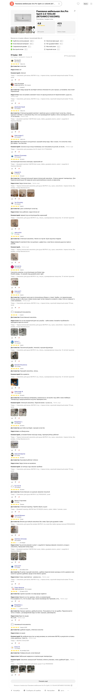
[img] (15, 64)
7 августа (22, 110)
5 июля (21, 206)
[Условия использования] (74, 39)
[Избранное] (78, 4)
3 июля (22, 236)
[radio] (12, 80)
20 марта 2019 (24, 591)
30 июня (22, 395)
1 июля (21, 345)
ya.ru (62, 690)
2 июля (21, 295)
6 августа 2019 (24, 608)
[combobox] (35, 3)
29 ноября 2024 (24, 569)
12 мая (21, 519)
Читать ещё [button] (14, 96)
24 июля (22, 176)
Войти (86, 4)
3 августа (22, 139)
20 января (22, 542)
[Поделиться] (75, 11)
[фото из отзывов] (14, 126)
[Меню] (91, 4)
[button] (14, 29)
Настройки (50, 690)
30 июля (22, 159)
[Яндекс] (12, 4)
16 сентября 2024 (24, 650)
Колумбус (16, 690)
